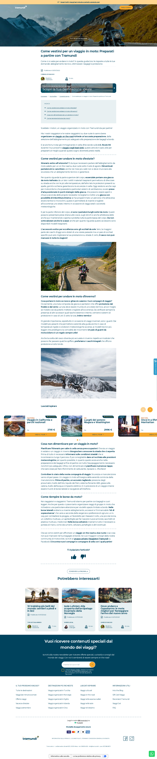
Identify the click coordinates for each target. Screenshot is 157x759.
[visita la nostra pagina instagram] (131, 738)
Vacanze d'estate (22, 703)
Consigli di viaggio (47, 74)
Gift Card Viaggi (119, 695)
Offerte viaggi (21, 699)
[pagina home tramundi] (21, 8)
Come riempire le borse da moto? (58, 118)
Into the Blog (53, 96)
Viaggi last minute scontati (26, 695)
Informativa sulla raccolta (60, 756)
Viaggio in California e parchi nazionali (39, 421)
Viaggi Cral (117, 703)
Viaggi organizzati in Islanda (59, 703)
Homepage (44, 96)
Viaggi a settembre (23, 708)
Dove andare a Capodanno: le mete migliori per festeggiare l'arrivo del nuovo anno (114, 610)
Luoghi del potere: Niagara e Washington (97, 421)
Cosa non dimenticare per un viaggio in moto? (63, 115)
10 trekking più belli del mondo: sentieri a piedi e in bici (41, 608)
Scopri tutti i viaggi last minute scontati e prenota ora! (80, 2)
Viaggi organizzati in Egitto (58, 699)
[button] (136, 8)
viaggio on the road (64, 136)
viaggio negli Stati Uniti (73, 148)
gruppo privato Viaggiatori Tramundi (91, 539)
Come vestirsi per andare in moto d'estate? (62, 108)
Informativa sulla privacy (61, 738)
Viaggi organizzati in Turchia (59, 690)
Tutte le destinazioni (24, 690)
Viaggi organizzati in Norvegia (59, 695)
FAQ (114, 708)
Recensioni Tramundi (121, 699)
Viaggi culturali (86, 690)
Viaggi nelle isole (86, 703)
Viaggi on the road (87, 695)
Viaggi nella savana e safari (90, 699)
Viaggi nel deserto (87, 708)
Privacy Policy (75, 670)
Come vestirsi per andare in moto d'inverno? (62, 111)
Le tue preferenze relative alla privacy (87, 756)
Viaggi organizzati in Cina (57, 708)
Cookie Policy (76, 738)
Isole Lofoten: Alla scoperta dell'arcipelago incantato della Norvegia (78, 610)
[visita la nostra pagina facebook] (125, 738)
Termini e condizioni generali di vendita (95, 738)
